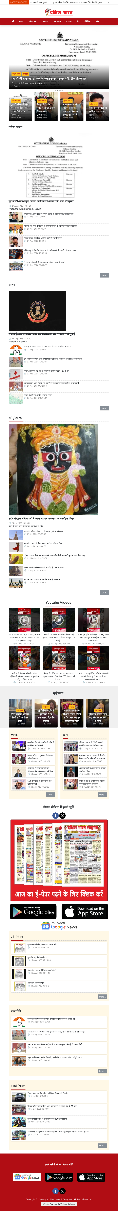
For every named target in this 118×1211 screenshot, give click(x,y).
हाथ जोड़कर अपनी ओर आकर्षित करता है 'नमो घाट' (42, 579)
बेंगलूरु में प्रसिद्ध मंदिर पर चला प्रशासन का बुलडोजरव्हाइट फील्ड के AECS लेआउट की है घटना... (59, 676)
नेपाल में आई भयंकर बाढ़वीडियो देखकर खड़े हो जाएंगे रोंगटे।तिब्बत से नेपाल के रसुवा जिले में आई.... (59, 637)
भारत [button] (21, 21)
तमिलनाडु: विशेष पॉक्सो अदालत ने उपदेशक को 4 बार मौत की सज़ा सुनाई (50, 250)
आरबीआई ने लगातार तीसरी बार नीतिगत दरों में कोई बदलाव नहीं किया (40, 769)
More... (105, 275)
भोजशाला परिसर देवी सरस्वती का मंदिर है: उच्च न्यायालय (44, 567)
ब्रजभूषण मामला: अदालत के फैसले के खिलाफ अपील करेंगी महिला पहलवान (92, 757)
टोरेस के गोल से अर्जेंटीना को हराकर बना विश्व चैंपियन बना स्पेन (91, 782)
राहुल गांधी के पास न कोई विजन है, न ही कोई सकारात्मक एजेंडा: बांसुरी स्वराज (54, 1057)
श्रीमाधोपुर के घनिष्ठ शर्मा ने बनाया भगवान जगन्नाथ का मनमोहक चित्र (41, 518)
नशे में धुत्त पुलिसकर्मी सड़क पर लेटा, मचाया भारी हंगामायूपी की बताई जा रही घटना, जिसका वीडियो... (93, 637)
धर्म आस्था (57, 21)
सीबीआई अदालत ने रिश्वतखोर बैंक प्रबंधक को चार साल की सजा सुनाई (42, 334)
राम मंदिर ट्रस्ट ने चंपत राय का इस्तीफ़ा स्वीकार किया (43, 543)
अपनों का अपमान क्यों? (35, 983)
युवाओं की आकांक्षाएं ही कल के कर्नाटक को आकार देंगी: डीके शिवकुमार (55, 2)
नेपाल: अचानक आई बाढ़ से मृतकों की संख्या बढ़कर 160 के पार (46, 371)
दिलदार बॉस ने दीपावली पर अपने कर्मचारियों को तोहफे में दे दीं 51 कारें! (52, 1106)
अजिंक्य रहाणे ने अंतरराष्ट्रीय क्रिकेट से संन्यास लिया (92, 769)
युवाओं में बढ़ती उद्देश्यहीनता (36, 957)
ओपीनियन (87, 21)
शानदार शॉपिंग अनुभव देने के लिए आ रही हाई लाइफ (40, 757)
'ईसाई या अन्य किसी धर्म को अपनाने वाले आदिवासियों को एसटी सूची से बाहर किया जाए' (54, 555)
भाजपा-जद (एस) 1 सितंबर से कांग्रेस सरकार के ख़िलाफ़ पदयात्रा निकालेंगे (50, 226)
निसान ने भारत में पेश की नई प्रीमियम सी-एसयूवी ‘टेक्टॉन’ (47, 1093)
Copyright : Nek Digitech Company (55, 1199)
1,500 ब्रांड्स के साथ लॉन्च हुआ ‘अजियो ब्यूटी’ (39, 782)
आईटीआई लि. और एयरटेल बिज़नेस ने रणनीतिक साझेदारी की (40, 744)
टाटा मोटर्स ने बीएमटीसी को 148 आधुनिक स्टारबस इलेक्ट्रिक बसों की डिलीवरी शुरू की (58, 1131)
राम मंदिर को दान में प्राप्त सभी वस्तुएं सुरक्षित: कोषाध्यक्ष (43, 531)
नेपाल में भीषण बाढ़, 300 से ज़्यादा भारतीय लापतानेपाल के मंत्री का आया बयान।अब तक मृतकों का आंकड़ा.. (24, 637)
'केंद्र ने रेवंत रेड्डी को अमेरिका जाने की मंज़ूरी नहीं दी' (43, 238)
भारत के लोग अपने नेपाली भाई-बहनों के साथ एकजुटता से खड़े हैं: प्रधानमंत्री (51, 383)
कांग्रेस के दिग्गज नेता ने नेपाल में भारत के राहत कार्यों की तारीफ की (47, 346)
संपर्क (58, 1164)
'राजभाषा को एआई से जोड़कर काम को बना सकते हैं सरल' (44, 262)
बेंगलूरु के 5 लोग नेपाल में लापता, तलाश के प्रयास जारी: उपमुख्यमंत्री (48, 214)
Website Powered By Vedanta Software (59, 1204)
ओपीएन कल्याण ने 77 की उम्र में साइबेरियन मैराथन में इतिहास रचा (91, 744)
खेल (78, 21)
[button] (16, 60)
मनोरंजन (69, 21)
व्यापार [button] (45, 21)
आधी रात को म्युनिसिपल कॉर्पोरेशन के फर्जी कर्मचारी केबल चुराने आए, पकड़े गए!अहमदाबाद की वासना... (94, 676)
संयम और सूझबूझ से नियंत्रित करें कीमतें (41, 970)
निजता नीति (68, 1164)
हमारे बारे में (50, 1164)
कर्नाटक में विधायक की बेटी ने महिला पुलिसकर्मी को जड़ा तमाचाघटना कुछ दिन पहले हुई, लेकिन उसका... (24, 676)
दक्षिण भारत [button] (33, 21)
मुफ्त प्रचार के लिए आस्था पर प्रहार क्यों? (42, 944)
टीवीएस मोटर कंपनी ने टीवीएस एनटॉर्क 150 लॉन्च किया (47, 1119)
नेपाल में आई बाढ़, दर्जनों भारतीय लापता (38, 395)
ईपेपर (98, 21)
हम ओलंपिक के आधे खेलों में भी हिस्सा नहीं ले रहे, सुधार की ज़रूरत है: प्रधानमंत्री (53, 359)
